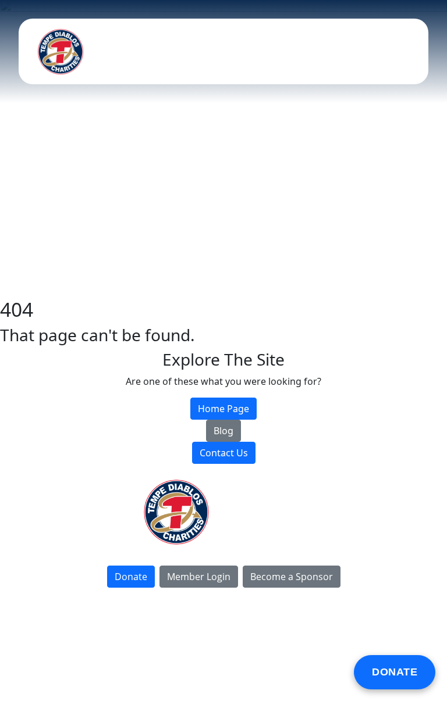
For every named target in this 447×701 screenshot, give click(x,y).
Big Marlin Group (337, 643)
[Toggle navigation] (402, 52)
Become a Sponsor (291, 576)
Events (268, 487)
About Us (268, 512)
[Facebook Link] (205, 674)
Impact (267, 500)
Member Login (198, 576)
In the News (268, 524)
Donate (394, 672)
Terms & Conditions (185, 643)
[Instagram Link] (242, 674)
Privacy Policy (102, 643)
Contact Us (268, 536)
